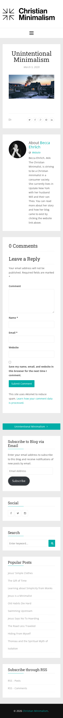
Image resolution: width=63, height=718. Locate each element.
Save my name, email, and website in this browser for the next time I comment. (31, 371)
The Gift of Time (17, 580)
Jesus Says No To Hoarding (23, 618)
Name (13, 317)
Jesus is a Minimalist (20, 595)
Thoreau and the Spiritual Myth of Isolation (28, 644)
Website (36, 152)
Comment (15, 286)
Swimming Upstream (20, 611)
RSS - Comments (17, 688)
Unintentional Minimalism (32, 56)
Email (13, 332)
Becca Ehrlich (39, 145)
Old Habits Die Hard (19, 603)
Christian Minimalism (35, 711)
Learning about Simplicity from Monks (30, 588)
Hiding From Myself (19, 633)
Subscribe (18, 481)
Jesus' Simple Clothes (20, 573)
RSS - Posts (14, 680)
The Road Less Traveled (22, 626)
